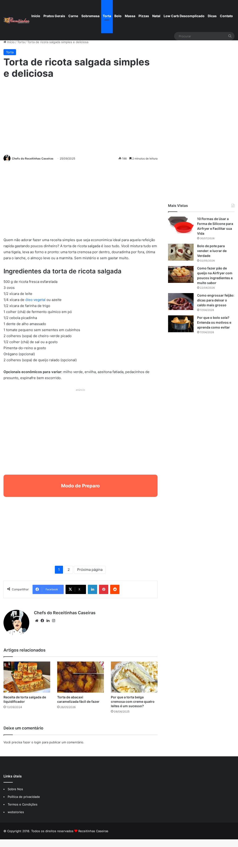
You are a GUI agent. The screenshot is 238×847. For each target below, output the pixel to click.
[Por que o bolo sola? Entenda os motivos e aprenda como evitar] (181, 323)
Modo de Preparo (80, 486)
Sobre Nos (15, 789)
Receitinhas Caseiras (93, 831)
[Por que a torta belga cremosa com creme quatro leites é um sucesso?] (134, 677)
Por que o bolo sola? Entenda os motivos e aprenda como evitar (214, 322)
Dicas (212, 16)
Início (35, 16)
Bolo (118, 16)
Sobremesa (90, 16)
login (37, 742)
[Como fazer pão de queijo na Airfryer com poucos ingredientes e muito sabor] (181, 274)
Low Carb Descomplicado (184, 16)
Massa (130, 16)
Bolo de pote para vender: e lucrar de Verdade (212, 251)
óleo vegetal (35, 299)
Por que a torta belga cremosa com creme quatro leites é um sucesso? (133, 701)
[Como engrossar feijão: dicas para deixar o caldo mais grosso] (181, 301)
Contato (226, 16)
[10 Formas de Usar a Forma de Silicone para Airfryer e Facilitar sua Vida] (181, 225)
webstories (16, 812)
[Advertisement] (80, 116)
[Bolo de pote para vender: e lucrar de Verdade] (181, 252)
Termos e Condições (22, 804)
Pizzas (144, 16)
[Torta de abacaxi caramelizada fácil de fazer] (80, 677)
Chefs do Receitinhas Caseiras (32, 158)
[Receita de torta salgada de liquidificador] (26, 677)
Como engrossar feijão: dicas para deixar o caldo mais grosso (215, 300)
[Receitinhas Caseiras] (16, 20)
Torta (107, 16)
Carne (73, 16)
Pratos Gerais (54, 16)
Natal (156, 16)
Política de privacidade (24, 797)
